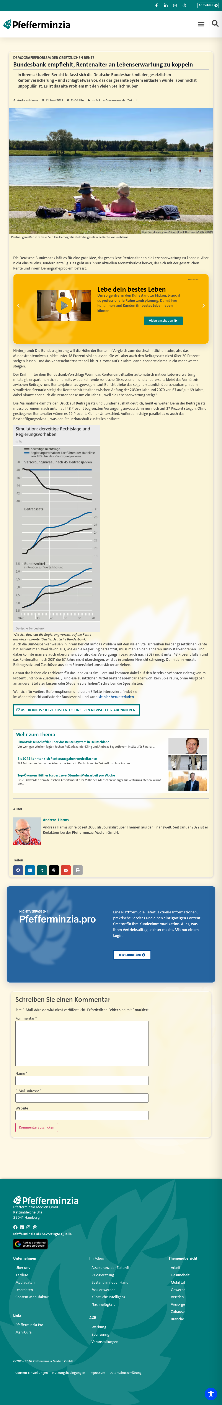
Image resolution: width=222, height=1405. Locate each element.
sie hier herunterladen (116, 696)
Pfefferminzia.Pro (29, 1324)
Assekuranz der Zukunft (110, 1267)
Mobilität (178, 1282)
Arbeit (175, 1267)
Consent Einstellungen (31, 1373)
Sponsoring (100, 1334)
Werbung (98, 1327)
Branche (177, 1319)
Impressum (97, 1373)
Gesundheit (180, 1275)
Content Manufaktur (32, 1297)
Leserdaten (24, 1289)
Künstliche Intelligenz (108, 1297)
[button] (201, 24)
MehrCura (23, 1332)
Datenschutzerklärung (125, 1373)
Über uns (22, 1267)
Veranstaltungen (104, 1341)
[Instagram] (28, 1227)
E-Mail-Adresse (28, 1091)
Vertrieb (177, 1297)
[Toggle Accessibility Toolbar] (211, 1394)
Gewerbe (178, 1289)
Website (21, 1108)
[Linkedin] (22, 1227)
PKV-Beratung (102, 1275)
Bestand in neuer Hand (109, 1282)
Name (21, 1073)
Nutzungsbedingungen (68, 1373)
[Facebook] (15, 1227)
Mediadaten (25, 1282)
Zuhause (178, 1311)
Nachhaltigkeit (103, 1304)
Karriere (21, 1275)
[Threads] (35, 1227)
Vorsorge (178, 1304)
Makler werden (103, 1289)
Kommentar (26, 1018)
